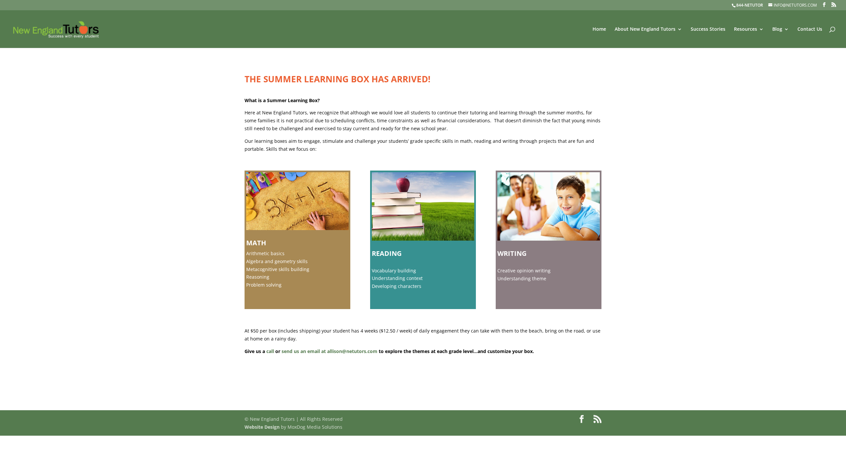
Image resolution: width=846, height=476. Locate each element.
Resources (745, 29)
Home (599, 29)
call (270, 351)
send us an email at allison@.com (329, 351)
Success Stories (708, 29)
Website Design (262, 427)
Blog (777, 29)
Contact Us (809, 29)
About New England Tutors (645, 29)
